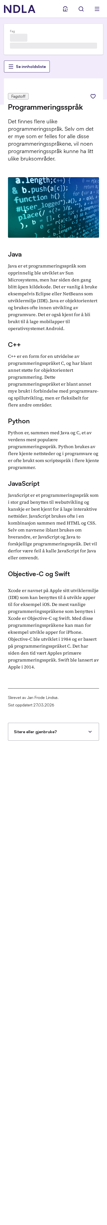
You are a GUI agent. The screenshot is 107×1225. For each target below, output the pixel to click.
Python (19, 421)
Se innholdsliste (31, 66)
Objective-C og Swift (39, 574)
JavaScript (23, 483)
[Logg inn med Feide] (65, 9)
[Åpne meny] (97, 9)
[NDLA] (19, 9)
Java (15, 254)
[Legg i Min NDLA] (93, 96)
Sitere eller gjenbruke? (35, 731)
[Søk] (81, 9)
